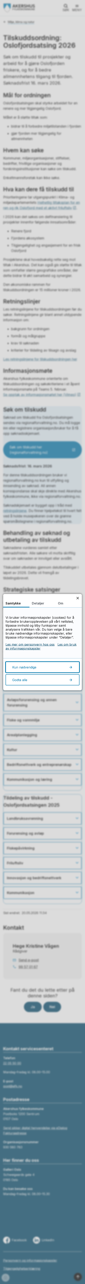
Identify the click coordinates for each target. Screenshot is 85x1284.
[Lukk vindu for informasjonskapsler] (77, 598)
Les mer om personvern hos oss (30, 644)
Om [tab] (60, 603)
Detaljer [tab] (38, 603)
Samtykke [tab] (13, 603)
